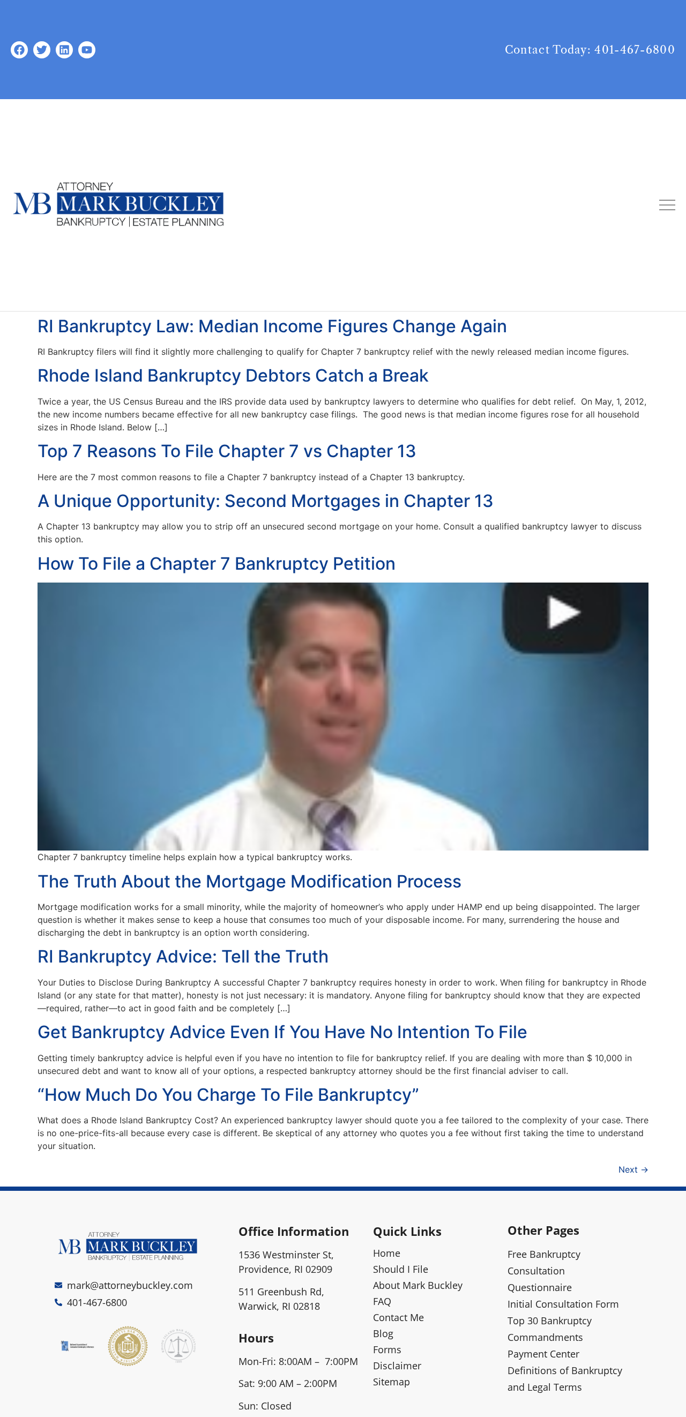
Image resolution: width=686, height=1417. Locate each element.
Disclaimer (397, 1365)
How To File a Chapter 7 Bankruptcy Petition (217, 563)
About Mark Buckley (418, 1285)
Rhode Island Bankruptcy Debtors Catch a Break (233, 375)
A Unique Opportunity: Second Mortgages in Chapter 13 (266, 500)
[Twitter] (41, 49)
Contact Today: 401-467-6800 (590, 49)
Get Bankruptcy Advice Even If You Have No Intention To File (282, 1031)
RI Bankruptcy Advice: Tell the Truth (183, 956)
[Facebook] (19, 49)
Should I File (400, 1269)
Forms (387, 1349)
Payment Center (543, 1353)
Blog (383, 1333)
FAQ (382, 1301)
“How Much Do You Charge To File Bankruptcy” (228, 1094)
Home (386, 1253)
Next (633, 1169)
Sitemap (391, 1381)
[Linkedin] (64, 49)
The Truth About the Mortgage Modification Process (249, 881)
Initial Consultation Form (563, 1303)
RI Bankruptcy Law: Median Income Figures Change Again (272, 326)
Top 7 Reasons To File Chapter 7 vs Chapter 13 (227, 451)
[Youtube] (86, 49)
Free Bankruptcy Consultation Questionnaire (544, 1271)
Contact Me (398, 1317)
